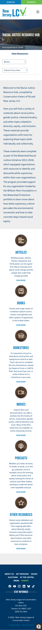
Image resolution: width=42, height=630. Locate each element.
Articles (21, 252)
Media (16, 580)
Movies (21, 404)
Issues (34, 574)
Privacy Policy (14, 625)
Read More (21, 280)
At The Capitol (27, 577)
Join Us (10, 2)
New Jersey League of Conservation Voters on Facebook (10, 586)
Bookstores (21, 347)
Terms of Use (27, 625)
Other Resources (21, 514)
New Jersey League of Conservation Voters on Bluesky (28, 586)
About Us (9, 574)
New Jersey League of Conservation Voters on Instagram (19, 586)
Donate (31, 2)
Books (21, 303)
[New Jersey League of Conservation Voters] (14, 11)
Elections (13, 577)
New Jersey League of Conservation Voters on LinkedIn (24, 586)
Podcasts (21, 458)
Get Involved (22, 574)
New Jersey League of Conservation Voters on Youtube (14, 586)
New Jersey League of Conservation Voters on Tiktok (33, 586)
